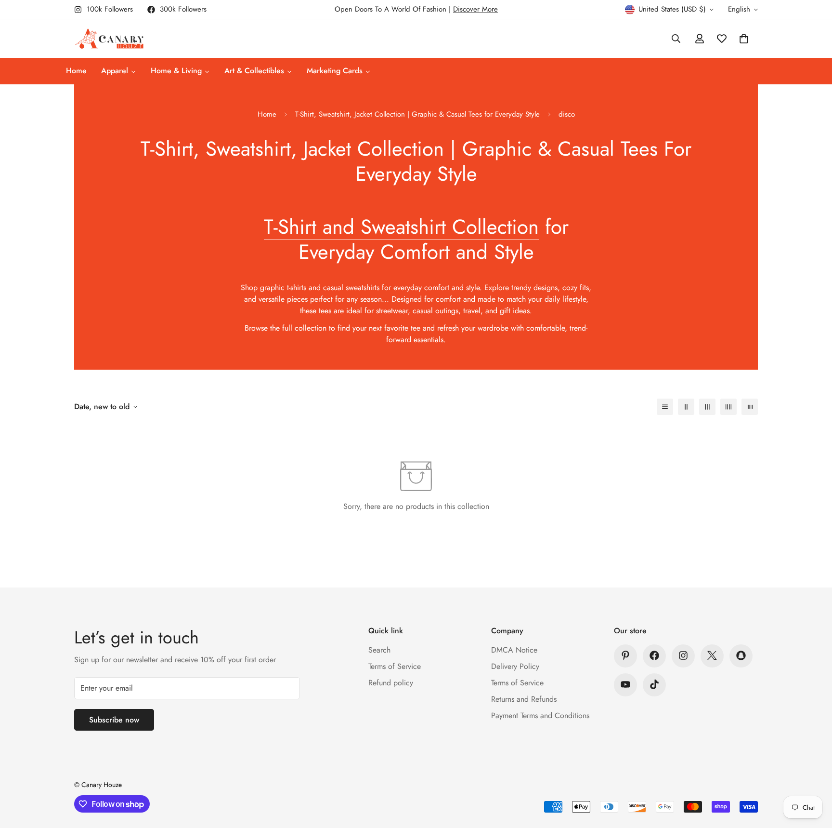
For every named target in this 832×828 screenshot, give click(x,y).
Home (267, 114)
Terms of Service (394, 665)
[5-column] (749, 407)
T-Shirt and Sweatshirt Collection (401, 226)
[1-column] (665, 407)
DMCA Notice (514, 649)
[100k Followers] (683, 655)
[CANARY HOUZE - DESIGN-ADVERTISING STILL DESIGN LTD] (109, 38)
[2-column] (686, 407)
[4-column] (728, 407)
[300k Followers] (654, 655)
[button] (744, 38)
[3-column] (707, 407)
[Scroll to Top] (813, 775)
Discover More (475, 9)
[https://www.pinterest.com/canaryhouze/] (625, 655)
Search (379, 649)
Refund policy (390, 682)
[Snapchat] (741, 655)
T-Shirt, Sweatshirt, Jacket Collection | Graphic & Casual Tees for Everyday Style (417, 114)
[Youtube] (625, 684)
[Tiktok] (654, 684)
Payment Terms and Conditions (540, 715)
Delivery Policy (515, 665)
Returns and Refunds (524, 698)
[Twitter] (712, 655)
